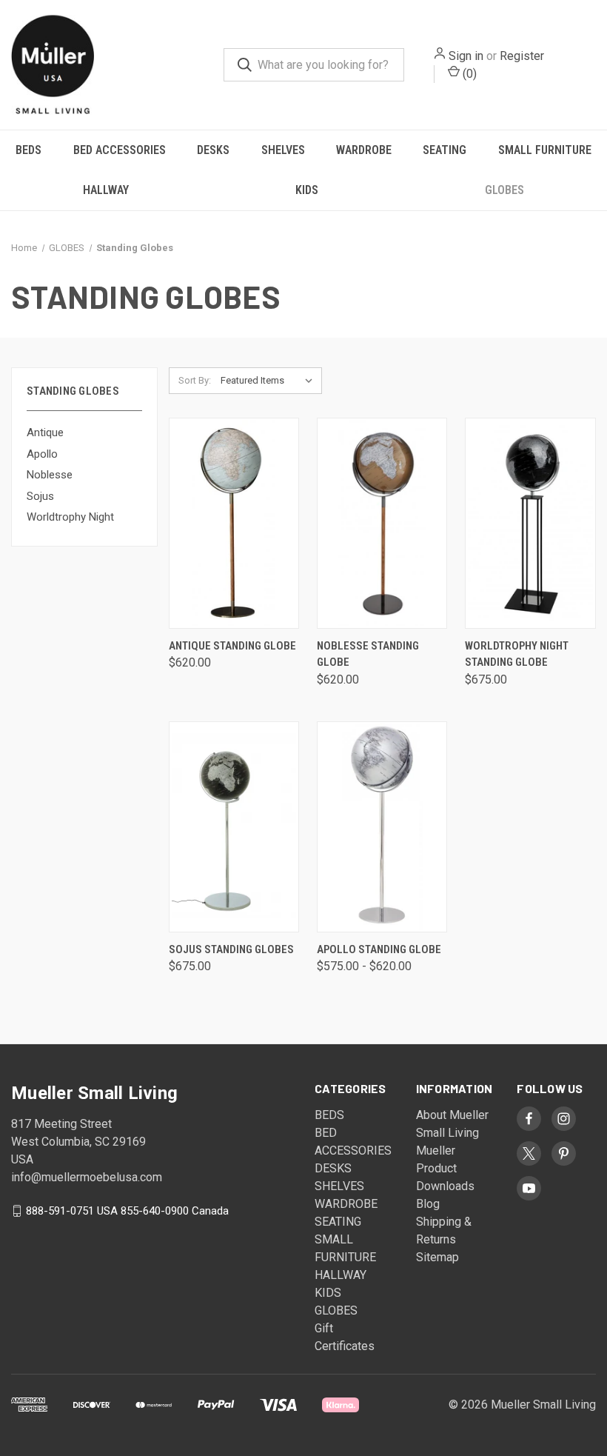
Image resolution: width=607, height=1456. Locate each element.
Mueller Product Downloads (445, 1168)
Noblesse (50, 474)
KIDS (306, 190)
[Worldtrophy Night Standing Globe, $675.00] (530, 523)
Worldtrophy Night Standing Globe (517, 654)
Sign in (466, 56)
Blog (428, 1204)
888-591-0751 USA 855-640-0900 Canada (127, 1211)
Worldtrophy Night (70, 517)
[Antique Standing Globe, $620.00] (234, 523)
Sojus (40, 496)
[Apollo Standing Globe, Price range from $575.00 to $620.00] (382, 826)
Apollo (42, 454)
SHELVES (283, 150)
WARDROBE (364, 150)
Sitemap (437, 1257)
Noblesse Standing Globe (368, 654)
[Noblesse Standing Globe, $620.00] (382, 523)
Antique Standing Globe (232, 645)
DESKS (213, 150)
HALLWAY (106, 190)
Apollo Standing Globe (379, 949)
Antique (45, 432)
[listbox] (269, 380)
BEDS (28, 150)
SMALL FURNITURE (544, 150)
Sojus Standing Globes (231, 949)
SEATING (444, 150)
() (468, 74)
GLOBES (504, 190)
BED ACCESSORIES (119, 150)
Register (522, 56)
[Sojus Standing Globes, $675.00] (234, 826)
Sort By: (194, 380)
